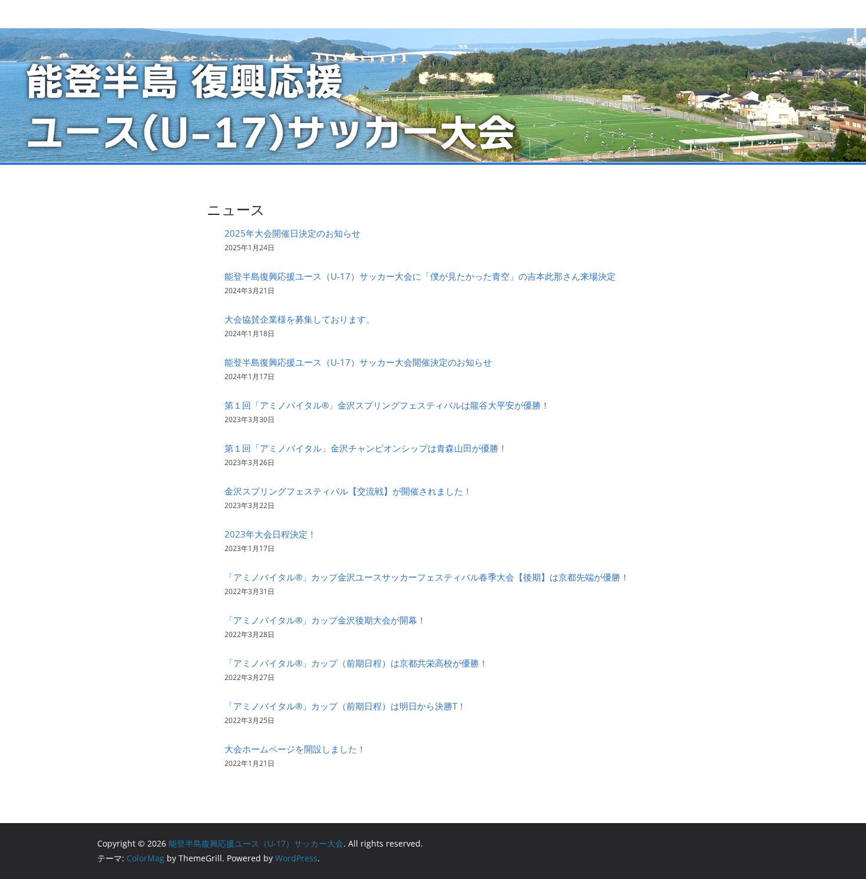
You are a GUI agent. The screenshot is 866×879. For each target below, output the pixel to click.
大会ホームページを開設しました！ (295, 749)
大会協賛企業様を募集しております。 (299, 319)
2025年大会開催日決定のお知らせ (292, 233)
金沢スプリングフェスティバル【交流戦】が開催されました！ (348, 491)
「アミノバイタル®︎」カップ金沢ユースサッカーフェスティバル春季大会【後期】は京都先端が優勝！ (426, 577)
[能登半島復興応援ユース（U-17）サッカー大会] (433, 36)
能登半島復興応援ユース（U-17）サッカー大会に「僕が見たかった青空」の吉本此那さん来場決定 (420, 276)
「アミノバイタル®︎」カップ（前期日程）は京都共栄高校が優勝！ (356, 663)
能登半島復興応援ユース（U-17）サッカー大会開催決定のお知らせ (358, 362)
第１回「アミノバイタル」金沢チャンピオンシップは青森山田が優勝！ (365, 448)
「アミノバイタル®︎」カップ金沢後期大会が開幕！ (325, 620)
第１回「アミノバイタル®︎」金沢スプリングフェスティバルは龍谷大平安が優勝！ (387, 405)
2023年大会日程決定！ (270, 534)
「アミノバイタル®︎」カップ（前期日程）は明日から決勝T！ (345, 706)
